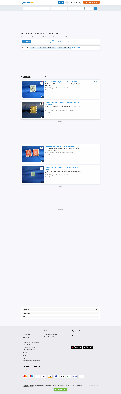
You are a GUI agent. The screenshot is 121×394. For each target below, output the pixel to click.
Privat (43, 41)
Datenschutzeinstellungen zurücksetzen (31, 343)
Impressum (26, 358)
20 (49, 77)
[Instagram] (76, 335)
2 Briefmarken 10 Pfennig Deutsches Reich (59, 146)
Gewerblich (50, 41)
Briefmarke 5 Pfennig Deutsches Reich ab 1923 (61, 82)
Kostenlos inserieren (92, 2)
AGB (24, 340)
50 (52, 77)
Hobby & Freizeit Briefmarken (46, 48)
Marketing (26, 355)
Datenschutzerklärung (29, 347)
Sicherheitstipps (27, 337)
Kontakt (25, 352)
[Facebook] (72, 335)
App (62, 2)
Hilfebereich (26, 334)
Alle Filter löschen (75, 47)
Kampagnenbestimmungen (31, 360)
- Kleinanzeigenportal (51, 335)
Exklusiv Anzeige (28, 370)
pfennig (32, 47)
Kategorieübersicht (28, 350)
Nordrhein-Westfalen (63, 47)
